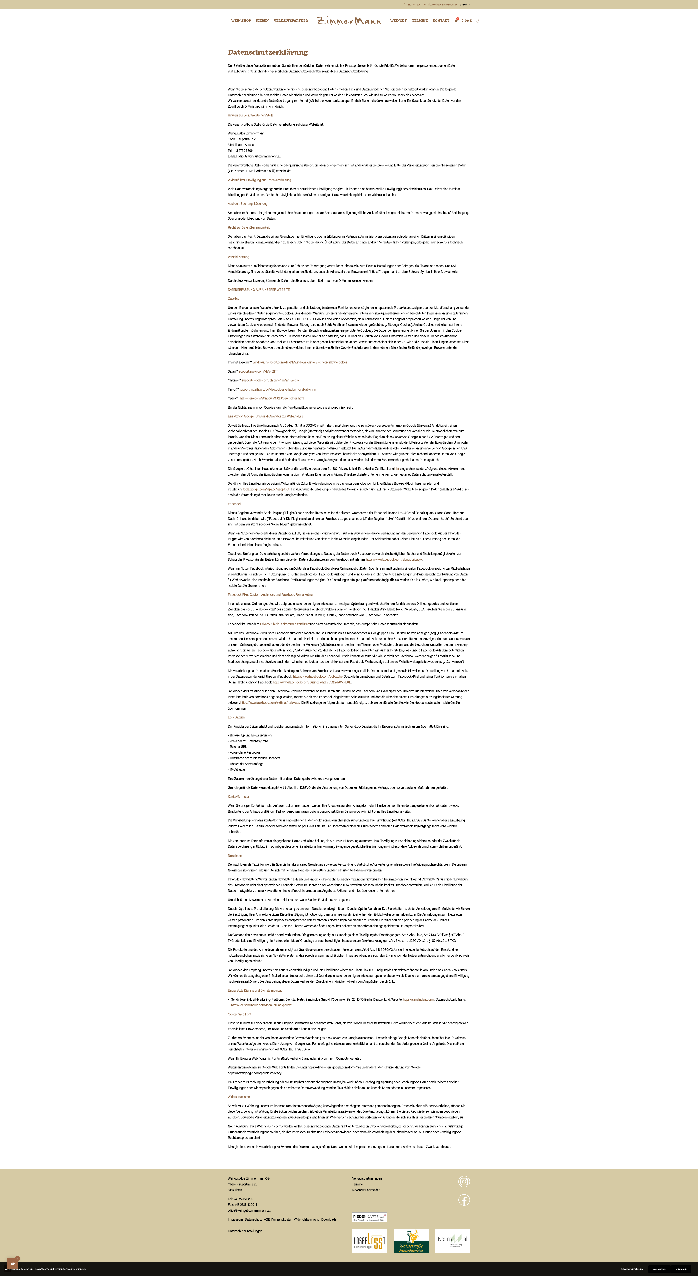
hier (396, 469)
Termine (420, 20)
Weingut (398, 20)
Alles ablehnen (659, 1269)
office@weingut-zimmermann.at (249, 1210)
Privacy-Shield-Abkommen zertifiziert (285, 624)
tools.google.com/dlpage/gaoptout (266, 489)
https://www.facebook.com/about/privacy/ (394, 559)
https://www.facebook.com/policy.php (318, 676)
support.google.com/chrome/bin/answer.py (270, 380)
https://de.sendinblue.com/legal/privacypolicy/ (261, 1005)
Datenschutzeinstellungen (245, 1231)
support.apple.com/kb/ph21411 (258, 371)
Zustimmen (681, 1269)
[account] (477, 20)
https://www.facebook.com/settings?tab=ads (270, 702)
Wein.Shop (241, 20)
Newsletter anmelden (366, 1190)
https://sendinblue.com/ (418, 999)
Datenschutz (253, 1219)
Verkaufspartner (291, 20)
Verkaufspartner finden (367, 1178)
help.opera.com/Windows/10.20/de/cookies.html (272, 398)
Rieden (262, 20)
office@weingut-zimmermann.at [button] (442, 4)
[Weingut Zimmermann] (349, 21)
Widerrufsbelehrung (306, 1219)
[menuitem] (413, 4)
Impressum (235, 1219)
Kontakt (441, 20)
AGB (267, 1219)
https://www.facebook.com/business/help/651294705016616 (312, 682)
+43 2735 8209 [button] (413, 4)
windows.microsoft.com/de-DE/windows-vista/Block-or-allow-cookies (300, 362)
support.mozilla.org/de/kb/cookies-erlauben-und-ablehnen (278, 389)
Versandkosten (282, 1219)
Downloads (328, 1219)
